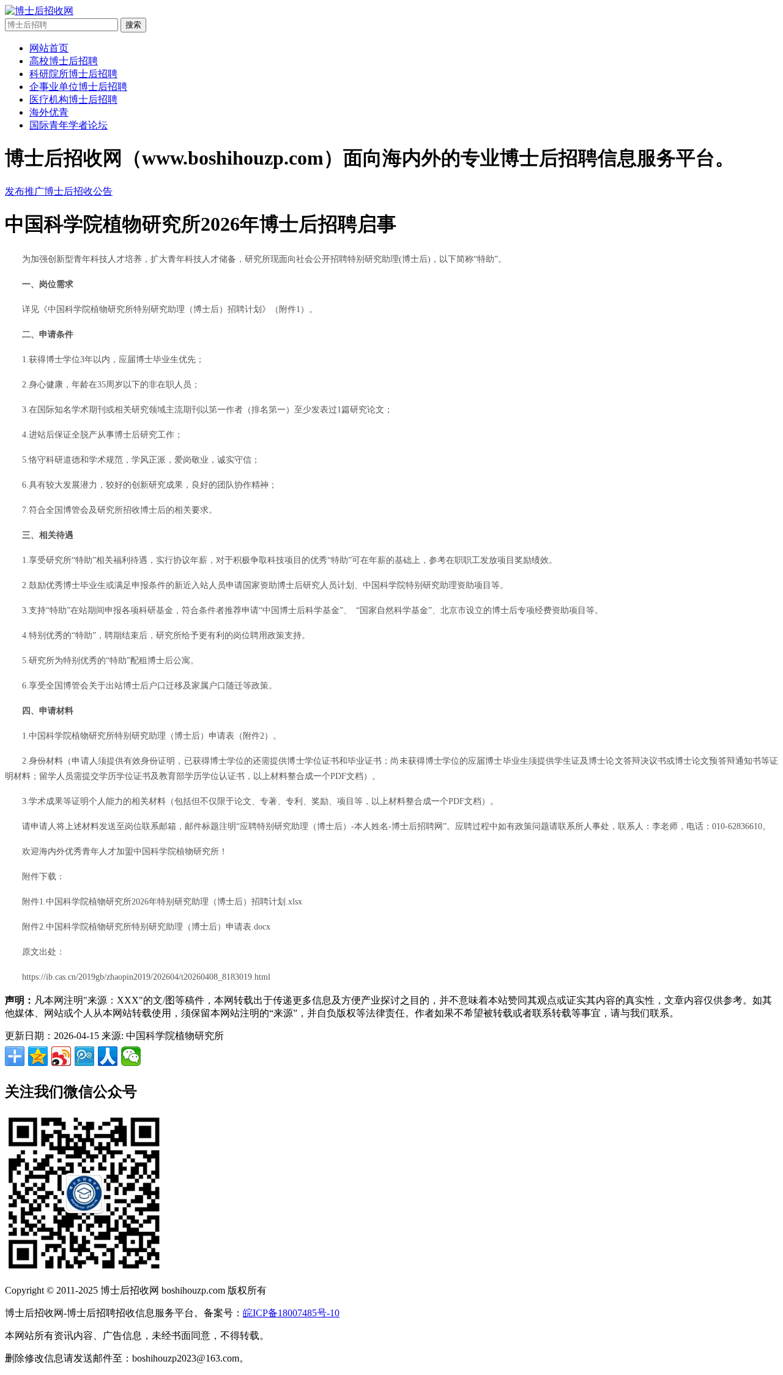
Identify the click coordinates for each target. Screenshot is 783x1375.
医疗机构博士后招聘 (73, 99)
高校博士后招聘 (63, 61)
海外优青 (49, 112)
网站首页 (49, 48)
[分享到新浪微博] (61, 1056)
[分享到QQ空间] (38, 1056)
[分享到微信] (131, 1056)
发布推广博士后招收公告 (59, 191)
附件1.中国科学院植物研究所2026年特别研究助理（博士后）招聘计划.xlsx (162, 901)
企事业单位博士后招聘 (78, 86)
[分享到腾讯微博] (84, 1056)
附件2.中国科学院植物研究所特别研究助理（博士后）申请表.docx (146, 926)
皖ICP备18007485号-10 (291, 1313)
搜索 (133, 24)
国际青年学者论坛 (68, 125)
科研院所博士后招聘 (73, 74)
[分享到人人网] (107, 1056)
